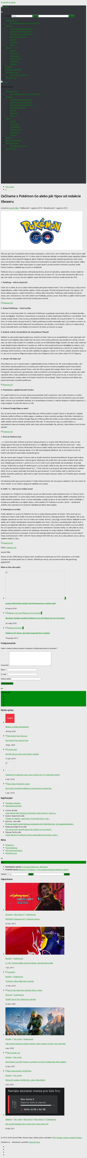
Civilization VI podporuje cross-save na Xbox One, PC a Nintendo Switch (32, 774)
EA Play (13, 39)
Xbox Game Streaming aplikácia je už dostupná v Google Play (28, 788)
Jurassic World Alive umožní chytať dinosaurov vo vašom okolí (30, 603)
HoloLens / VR (15, 58)
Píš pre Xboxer (10, 77)
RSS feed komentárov (13, 850)
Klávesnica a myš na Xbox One (21, 34)
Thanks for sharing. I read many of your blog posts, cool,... (27, 818)
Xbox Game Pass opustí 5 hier (16, 740)
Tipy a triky (14, 53)
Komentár (5, 665)
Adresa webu (6, 678)
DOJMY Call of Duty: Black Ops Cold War (20, 999)
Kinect (12, 45)
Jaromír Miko (14, 208)
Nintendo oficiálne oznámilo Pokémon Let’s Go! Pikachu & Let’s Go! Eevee (35, 618)
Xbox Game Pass (11, 72)
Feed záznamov (11, 847)
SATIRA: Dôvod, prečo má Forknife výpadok (22, 754)
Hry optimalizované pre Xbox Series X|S (25, 23)
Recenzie (8, 66)
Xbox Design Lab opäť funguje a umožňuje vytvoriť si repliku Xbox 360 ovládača (35, 1061)
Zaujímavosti (15, 56)
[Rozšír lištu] (2, 688)
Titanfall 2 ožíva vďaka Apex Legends (19, 981)
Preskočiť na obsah (8, 2)
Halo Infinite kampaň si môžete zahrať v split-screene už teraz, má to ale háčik (35, 1043)
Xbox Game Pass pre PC (19, 75)
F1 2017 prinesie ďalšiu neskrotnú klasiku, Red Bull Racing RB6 (29, 963)
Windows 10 (14, 61)
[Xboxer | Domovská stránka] (4, 6)
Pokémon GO (11, 547)
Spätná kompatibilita (13, 69)
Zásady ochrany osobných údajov (69, 1137)
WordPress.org (11, 853)
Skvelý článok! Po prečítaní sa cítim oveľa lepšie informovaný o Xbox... (31, 835)
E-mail (4, 674)
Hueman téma (34, 1142)
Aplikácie (13, 64)
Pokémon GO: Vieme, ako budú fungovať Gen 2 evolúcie (27, 633)
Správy (8, 47)
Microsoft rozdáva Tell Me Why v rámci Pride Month (25, 1080)
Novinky (13, 50)
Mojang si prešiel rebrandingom (17, 726)
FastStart (14, 42)
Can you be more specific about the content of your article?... (28, 829)
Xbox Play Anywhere (17, 36)
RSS (54, 1137)
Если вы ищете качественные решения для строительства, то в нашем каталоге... (39, 824)
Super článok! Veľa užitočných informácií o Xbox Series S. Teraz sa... (30, 813)
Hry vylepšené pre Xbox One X (21, 28)
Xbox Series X (19, 914)
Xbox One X (28, 1119)
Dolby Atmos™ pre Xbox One (21, 31)
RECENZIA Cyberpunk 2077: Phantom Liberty (22, 919)
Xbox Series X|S (11, 20)
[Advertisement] (43, 168)
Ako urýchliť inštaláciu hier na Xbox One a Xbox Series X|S (26, 1124)
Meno (3, 669)
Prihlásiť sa (9, 845)
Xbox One (9, 26)
